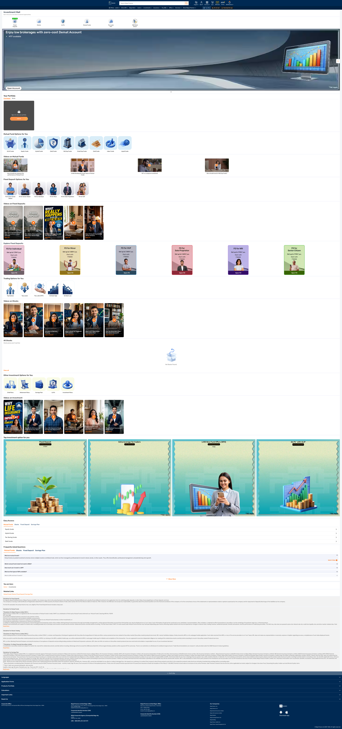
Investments (148, 8)
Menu (112, 8)
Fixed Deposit (7, 98)
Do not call (216, 7)
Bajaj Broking (213, 719)
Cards (140, 8)
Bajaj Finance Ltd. (214, 708)
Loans (118, 8)
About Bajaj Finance (190, 8)
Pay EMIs (207, 7)
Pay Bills (165, 8)
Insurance (157, 8)
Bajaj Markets (213, 715)
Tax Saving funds (11, 537)
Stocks (13, 98)
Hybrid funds (9, 533)
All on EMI (125, 8)
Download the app (228, 7)
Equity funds (9, 529)
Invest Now (12, 88)
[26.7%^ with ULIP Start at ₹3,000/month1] (298, 516)
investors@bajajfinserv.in (149, 710)
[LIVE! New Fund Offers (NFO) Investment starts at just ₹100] (214, 516)
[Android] (281, 712)
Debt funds (9, 541)
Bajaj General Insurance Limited (217, 710)
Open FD (7, 237)
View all (6, 370)
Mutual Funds (8, 524)
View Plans (8, 431)
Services (178, 8)
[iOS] (286, 712)
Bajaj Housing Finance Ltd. (215, 717)
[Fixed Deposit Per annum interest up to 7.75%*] (45, 516)
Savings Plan (35, 524)
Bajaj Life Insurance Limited (216, 713)
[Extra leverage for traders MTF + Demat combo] (129, 516)
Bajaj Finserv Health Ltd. (215, 722)
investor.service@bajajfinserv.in (81, 707)
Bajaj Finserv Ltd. (213, 706)
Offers (172, 8)
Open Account (9, 335)
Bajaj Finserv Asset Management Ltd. (218, 724)
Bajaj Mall (133, 8)
